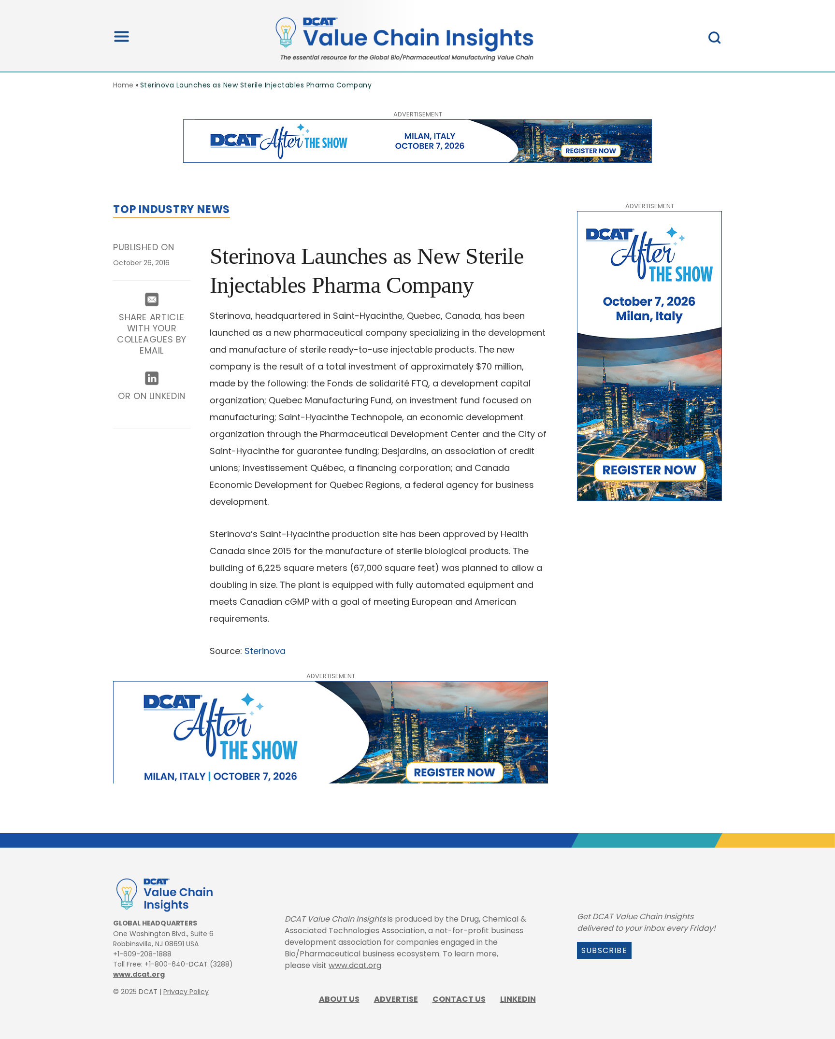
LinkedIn (518, 999)
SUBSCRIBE (604, 950)
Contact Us (459, 999)
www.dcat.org (139, 974)
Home (123, 85)
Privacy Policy (186, 991)
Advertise (396, 999)
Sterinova (265, 651)
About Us (339, 999)
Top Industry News (171, 209)
